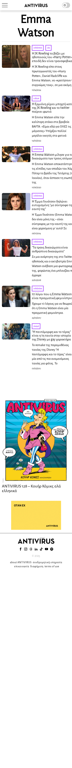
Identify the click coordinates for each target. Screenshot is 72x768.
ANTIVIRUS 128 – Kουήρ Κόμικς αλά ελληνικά (31, 488)
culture (36, 98)
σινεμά (36, 326)
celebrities (37, 48)
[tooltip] (20, 549)
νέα (48, 48)
